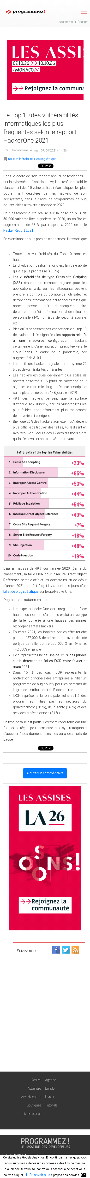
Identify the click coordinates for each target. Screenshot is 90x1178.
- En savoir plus (38, 1175)
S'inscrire (82, 22)
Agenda (50, 1080)
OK (83, 1175)
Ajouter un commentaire (45, 773)
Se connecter (66, 22)
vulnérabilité (24, 159)
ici (25, 1175)
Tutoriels (51, 1105)
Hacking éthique (45, 159)
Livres (49, 1097)
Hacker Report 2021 (18, 230)
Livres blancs (32, 1114)
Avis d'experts (31, 1097)
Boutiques (34, 1105)
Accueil (36, 1080)
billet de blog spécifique (21, 591)
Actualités (34, 1088)
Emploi (50, 1088)
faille (11, 159)
